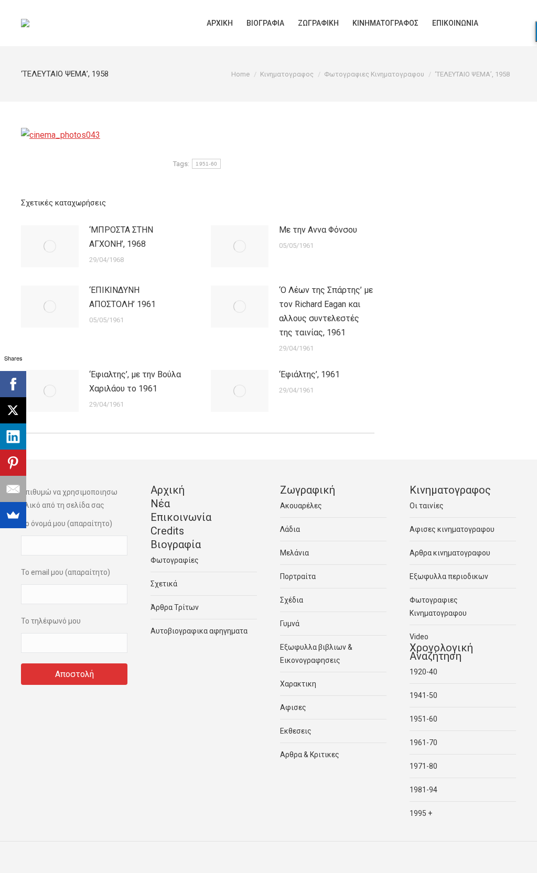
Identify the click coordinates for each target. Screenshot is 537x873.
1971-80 (423, 766)
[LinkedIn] (13, 436)
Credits (167, 531)
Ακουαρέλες (301, 505)
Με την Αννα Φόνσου (318, 230)
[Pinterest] (13, 463)
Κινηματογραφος (450, 490)
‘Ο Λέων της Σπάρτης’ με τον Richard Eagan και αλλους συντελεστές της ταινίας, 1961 (326, 311)
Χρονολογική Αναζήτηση (441, 651)
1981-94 (423, 789)
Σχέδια (291, 600)
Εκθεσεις (296, 731)
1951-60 (206, 164)
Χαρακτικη (298, 684)
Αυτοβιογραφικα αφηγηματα (199, 631)
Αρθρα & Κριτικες (309, 754)
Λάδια (290, 529)
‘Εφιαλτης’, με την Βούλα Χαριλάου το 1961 (135, 381)
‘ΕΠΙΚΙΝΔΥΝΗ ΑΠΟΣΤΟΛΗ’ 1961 (122, 297)
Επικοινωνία (181, 517)
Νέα (160, 503)
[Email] (13, 489)
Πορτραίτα (298, 576)
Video (419, 636)
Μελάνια (294, 553)
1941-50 (423, 695)
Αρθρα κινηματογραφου (450, 553)
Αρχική (168, 490)
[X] (13, 410)
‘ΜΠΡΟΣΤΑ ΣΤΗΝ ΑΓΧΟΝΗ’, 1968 (121, 237)
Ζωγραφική (307, 490)
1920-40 (423, 672)
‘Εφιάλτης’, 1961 (309, 374)
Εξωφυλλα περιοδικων (449, 576)
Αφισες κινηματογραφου (452, 529)
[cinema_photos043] (60, 135)
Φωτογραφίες (175, 560)
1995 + (421, 813)
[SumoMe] (13, 515)
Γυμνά (289, 623)
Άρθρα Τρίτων (175, 607)
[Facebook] (13, 384)
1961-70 (423, 742)
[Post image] (50, 246)
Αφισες (293, 707)
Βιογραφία (176, 544)
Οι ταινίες (427, 505)
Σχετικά (164, 584)
